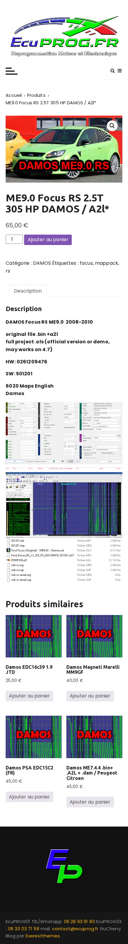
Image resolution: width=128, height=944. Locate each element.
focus (86, 263)
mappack (106, 263)
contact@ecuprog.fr (75, 928)
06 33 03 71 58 (24, 928)
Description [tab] (28, 290)
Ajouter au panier (48, 239)
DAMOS (42, 263)
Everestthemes (43, 936)
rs (8, 270)
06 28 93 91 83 (80, 921)
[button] (112, 125)
